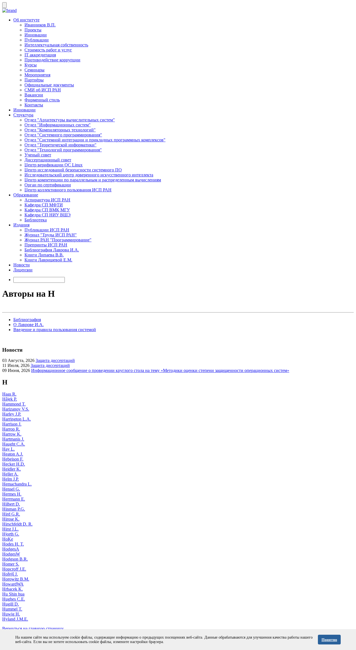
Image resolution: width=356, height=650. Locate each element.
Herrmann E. (13, 499)
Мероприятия (37, 74)
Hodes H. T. (13, 544)
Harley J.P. (11, 414)
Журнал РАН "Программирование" (58, 240)
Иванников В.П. (40, 24)
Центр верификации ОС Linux (53, 164)
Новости (21, 264)
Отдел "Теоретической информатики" (60, 144)
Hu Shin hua (13, 594)
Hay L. (8, 449)
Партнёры (34, 80)
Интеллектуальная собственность (56, 44)
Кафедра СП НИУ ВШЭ (47, 214)
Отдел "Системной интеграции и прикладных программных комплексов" (94, 140)
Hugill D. (10, 604)
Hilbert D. (11, 504)
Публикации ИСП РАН (46, 230)
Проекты (32, 30)
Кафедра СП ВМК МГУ (47, 210)
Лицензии (23, 270)
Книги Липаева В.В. (44, 254)
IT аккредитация (40, 54)
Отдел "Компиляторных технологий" (60, 130)
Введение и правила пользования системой (54, 329)
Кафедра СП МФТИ (43, 204)
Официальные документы (49, 84)
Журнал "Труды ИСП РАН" (50, 234)
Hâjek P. (9, 399)
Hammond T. (14, 404)
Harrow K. (11, 434)
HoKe (7, 539)
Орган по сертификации (47, 184)
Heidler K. (11, 469)
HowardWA (13, 584)
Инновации (35, 34)
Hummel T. (12, 609)
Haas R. (9, 394)
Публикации (36, 40)
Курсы (30, 64)
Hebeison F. (12, 459)
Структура (23, 114)
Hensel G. (11, 489)
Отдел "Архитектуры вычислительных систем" (69, 120)
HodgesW (11, 554)
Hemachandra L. (17, 484)
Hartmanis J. (13, 439)
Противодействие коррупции (52, 60)
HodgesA (10, 549)
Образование (25, 194)
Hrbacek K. (12, 589)
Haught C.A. (13, 444)
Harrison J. (11, 424)
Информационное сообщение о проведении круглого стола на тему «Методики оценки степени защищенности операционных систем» (160, 370)
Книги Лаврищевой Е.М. (48, 260)
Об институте (26, 20)
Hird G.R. (11, 514)
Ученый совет (37, 154)
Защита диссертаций (55, 360)
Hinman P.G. (13, 509)
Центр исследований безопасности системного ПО (73, 170)
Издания (21, 224)
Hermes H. (11, 494)
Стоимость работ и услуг (48, 50)
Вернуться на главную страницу (33, 628)
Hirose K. (10, 519)
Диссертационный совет (47, 160)
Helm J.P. (10, 479)
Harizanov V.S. (15, 409)
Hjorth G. (10, 534)
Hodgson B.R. (15, 559)
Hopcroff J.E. (14, 569)
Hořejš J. (10, 574)
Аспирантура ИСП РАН (47, 200)
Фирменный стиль (42, 100)
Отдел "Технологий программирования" (63, 150)
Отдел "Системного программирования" (63, 134)
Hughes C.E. (13, 599)
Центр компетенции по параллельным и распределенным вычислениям (92, 180)
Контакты (33, 104)
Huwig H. (11, 614)
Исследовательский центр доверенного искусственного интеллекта (88, 174)
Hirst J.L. (10, 529)
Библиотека (35, 220)
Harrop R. (11, 429)
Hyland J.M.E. (15, 619)
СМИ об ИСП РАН (42, 90)
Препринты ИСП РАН (45, 244)
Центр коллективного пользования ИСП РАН (68, 190)
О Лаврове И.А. (28, 324)
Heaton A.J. (12, 454)
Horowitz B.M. (15, 579)
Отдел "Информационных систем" (57, 124)
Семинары (34, 70)
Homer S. (10, 564)
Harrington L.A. (16, 419)
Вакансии (33, 94)
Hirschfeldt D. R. (17, 524)
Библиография (27, 319)
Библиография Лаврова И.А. (51, 250)
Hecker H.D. (13, 464)
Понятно (329, 640)
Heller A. (10, 474)
